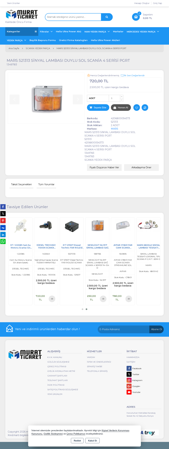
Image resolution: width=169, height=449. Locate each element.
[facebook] (3, 206)
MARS (114, 128)
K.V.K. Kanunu (54, 357)
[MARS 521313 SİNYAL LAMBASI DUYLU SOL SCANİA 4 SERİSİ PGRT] (46, 98)
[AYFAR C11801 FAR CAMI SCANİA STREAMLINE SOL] (123, 225)
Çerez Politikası (56, 366)
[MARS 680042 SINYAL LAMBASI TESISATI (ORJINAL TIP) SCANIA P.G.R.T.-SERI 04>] (148, 225)
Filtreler (45, 31)
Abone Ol (156, 329)
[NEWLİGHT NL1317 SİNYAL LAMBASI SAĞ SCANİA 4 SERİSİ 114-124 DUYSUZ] (97, 225)
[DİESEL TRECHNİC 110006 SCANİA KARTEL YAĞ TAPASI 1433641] (46, 225)
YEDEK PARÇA (15, 40)
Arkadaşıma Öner (141, 167)
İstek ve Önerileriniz (99, 362)
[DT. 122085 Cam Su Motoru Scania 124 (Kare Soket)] (20, 225)
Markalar (118, 31)
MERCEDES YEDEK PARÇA (141, 31)
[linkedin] (3, 234)
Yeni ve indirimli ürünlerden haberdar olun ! (47, 329)
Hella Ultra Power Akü (68, 31)
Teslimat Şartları (57, 380)
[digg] (3, 227)
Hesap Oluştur (142, 3)
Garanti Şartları (57, 375)
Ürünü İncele (52, 298)
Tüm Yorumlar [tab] (46, 184)
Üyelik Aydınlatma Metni (61, 371)
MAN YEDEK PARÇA (95, 31)
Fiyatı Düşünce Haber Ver (104, 167)
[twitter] (3, 213)
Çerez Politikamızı (76, 434)
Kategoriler (13, 31)
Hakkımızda (133, 357)
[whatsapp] (3, 241)
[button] (82, 309)
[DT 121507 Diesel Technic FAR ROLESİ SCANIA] (72, 225)
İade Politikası (55, 385)
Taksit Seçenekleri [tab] (21, 184)
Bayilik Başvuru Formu (43, 40)
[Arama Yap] (107, 17)
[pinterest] (3, 220)
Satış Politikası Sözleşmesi (62, 389)
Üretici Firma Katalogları (73, 40)
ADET (92, 98)
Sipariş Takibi (94, 366)
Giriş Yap (157, 3)
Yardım (91, 357)
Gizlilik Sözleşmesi (58, 362)
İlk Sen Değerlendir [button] (134, 75)
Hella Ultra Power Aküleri (105, 40)
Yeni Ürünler (54, 394)
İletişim (131, 362)
